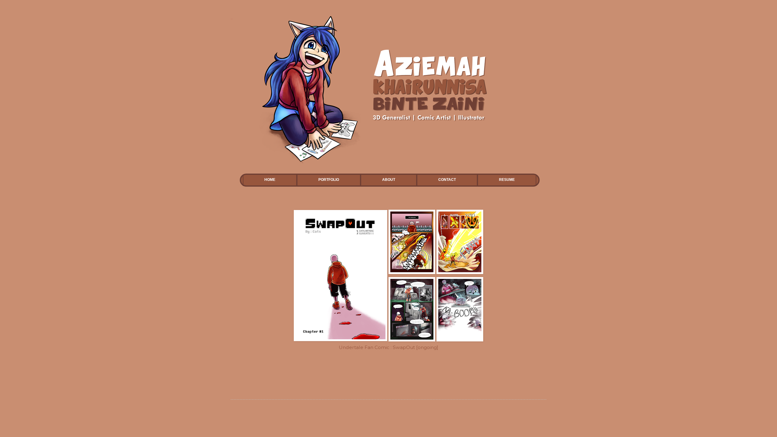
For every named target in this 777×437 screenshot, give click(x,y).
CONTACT (447, 180)
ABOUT (388, 180)
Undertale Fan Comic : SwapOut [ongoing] (388, 347)
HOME (269, 180)
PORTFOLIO (328, 180)
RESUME (507, 180)
